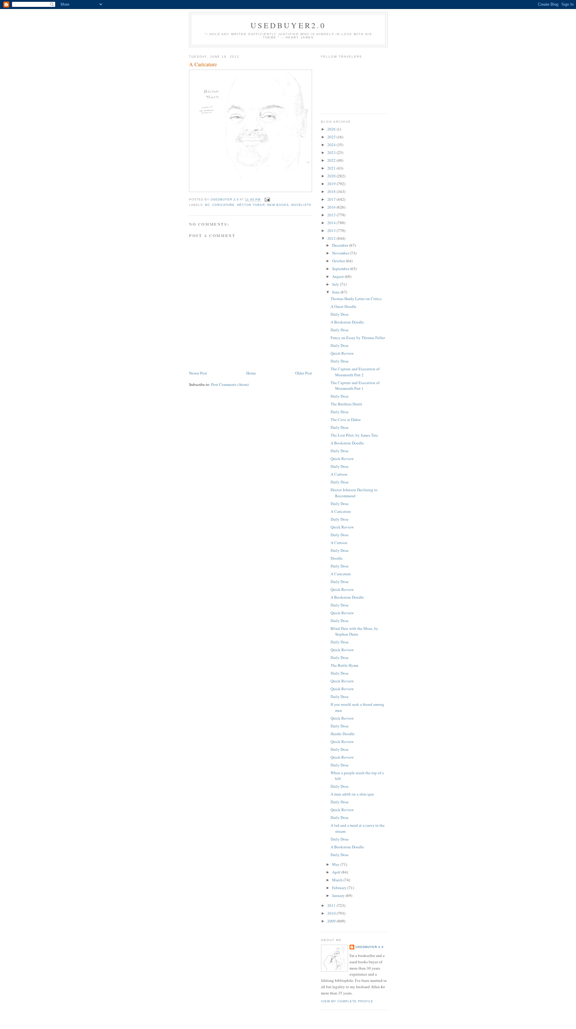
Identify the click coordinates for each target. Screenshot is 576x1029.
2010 (332, 913)
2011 (332, 905)
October (339, 260)
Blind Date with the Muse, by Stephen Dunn (354, 631)
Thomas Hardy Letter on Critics (356, 298)
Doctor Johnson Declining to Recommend (354, 492)
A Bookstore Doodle (347, 322)
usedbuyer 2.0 (370, 947)
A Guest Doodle (343, 306)
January (339, 895)
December (340, 245)
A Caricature (341, 511)
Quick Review (342, 353)
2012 (332, 238)
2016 (332, 207)
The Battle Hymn (344, 665)
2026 (332, 129)
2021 (332, 168)
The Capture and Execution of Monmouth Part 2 (355, 372)
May (336, 864)
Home (251, 373)
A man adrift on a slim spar (352, 794)
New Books (278, 204)
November (341, 253)
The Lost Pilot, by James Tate (354, 435)
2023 (332, 152)
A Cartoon (339, 474)
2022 (332, 160)
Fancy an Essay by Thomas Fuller (358, 337)
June (336, 292)
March (338, 880)
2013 (332, 230)
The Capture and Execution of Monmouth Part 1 (355, 385)
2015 (332, 215)
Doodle (337, 558)
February (339, 887)
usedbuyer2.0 (288, 25)
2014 (332, 222)
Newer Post (198, 373)
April (336, 872)
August (338, 276)
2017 (332, 199)
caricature (223, 204)
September (341, 268)
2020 (332, 176)
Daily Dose (340, 314)
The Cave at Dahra (346, 419)
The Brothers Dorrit (346, 404)
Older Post (303, 373)
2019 (332, 183)
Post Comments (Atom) (230, 384)
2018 (332, 191)
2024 (332, 144)
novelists (301, 204)
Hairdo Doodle (343, 733)
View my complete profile (347, 1001)
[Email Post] (267, 199)
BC (207, 204)
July (336, 284)
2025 (332, 137)
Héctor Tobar (251, 204)
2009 (332, 921)
